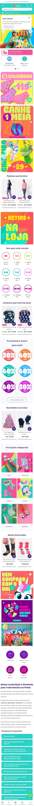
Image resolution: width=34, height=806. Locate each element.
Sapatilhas (25, 526)
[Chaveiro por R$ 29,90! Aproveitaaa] (17, 156)
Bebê (17, 263)
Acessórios (9, 526)
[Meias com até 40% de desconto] (25, 355)
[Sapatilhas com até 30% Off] (9, 355)
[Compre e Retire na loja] (24, 658)
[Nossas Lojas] (17, 635)
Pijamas (25, 501)
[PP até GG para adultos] (28, 292)
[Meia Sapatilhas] (25, 523)
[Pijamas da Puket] (25, 497)
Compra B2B (10, 660)
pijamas (24, 705)
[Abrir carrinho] (31, 6)
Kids (28, 263)
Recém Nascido (6, 263)
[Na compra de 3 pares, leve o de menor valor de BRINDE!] (17, 123)
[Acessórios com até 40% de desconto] (9, 371)
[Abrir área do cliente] (27, 5)
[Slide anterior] (3, 31)
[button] (13, 46)
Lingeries (9, 501)
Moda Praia (25, 475)
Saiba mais (6, 1)
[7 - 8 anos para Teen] (17, 276)
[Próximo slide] (31, 31)
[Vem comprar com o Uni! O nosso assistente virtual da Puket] (17, 585)
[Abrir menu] (3, 5)
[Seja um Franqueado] (24, 673)
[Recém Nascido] (6, 259)
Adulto (28, 296)
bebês (5, 710)
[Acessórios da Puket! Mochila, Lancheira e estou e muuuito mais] (9, 523)
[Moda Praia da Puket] (25, 472)
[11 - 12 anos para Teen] (6, 292)
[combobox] (17, 9)
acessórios (4, 708)
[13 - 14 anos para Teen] (17, 292)
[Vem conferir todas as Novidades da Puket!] (17, 31)
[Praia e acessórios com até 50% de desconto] (25, 387)
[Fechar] (29, 18)
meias (29, 705)
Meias (9, 475)
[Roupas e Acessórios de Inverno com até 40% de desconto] (25, 371)
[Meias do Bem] (17, 612)
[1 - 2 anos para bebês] (17, 259)
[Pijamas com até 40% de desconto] (9, 387)
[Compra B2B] (10, 658)
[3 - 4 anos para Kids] (28, 259)
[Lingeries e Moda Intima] (9, 497)
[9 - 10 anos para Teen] (28, 276)
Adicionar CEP (8, 27)
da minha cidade (11, 13)
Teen (28, 279)
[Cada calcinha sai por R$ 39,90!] (17, 89)
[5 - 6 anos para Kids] (6, 276)
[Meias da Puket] (9, 472)
